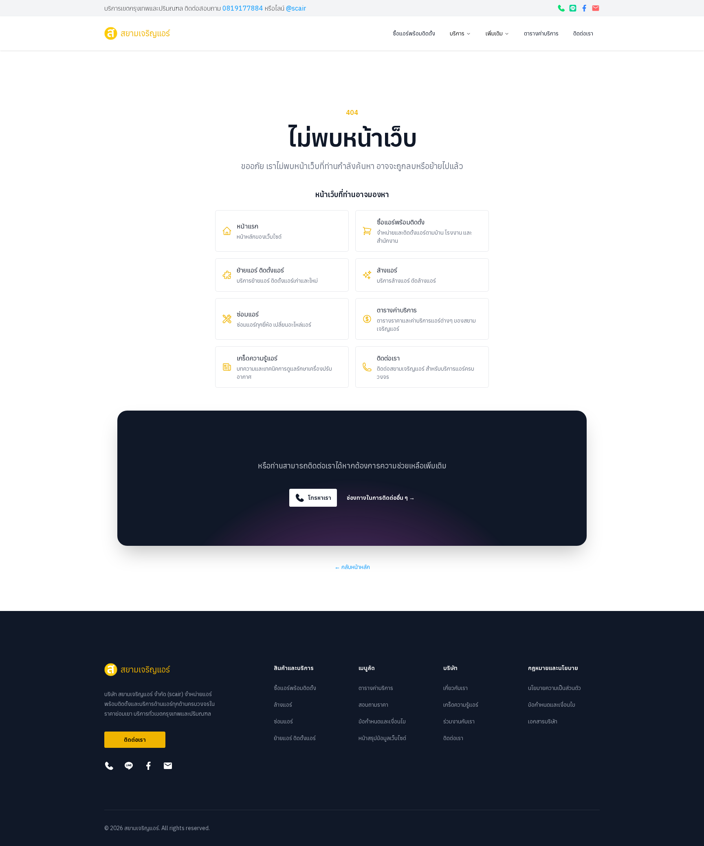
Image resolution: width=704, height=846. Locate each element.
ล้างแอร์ (283, 704)
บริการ (457, 33)
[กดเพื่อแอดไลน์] (573, 8)
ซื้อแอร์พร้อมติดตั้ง (414, 33)
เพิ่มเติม (494, 33)
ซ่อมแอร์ (283, 721)
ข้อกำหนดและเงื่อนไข (382, 721)
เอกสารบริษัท (542, 721)
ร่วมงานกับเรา (459, 721)
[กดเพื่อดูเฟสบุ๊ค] (584, 8)
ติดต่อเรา (583, 33)
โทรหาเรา (319, 497)
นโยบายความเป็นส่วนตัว (554, 688)
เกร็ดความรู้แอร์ (460, 704)
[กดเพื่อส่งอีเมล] (596, 8)
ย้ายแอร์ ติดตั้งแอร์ (295, 738)
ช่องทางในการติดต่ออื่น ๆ (381, 497)
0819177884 (242, 8)
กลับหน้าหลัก (352, 567)
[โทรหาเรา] (561, 8)
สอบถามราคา (373, 704)
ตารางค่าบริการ (541, 33)
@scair (296, 8)
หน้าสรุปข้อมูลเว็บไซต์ (382, 738)
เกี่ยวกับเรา (455, 688)
